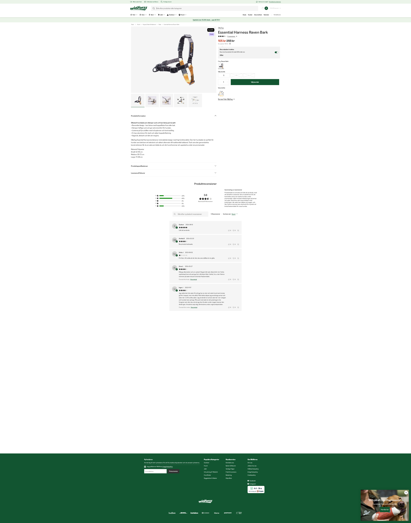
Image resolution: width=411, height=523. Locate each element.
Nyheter (266, 15)
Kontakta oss (277, 15)
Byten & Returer (231, 466)
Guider (250, 15)
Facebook (252, 481)
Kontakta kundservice (275, 2)
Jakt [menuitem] (161, 15)
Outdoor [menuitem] (172, 15)
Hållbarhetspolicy (253, 469)
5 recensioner (231, 36)
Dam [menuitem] (143, 15)
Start (132, 24)
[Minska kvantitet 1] (220, 82)
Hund (138, 24)
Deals (244, 15)
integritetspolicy (167, 466)
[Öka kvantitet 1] (227, 82)
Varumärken (258, 15)
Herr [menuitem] (134, 15)
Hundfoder (207, 475)
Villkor (221, 55)
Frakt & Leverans (231, 472)
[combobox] (235, 214)
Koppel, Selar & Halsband (149, 24)
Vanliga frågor (230, 469)
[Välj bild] (137, 100)
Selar (160, 24)
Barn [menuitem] (152, 15)
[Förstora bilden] (173, 60)
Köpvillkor (229, 478)
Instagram (252, 484)
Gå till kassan (274, 8)
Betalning (229, 475)
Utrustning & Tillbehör (211, 472)
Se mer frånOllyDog (225, 99)
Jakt (205, 469)
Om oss (250, 463)
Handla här (385, 509)
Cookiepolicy (252, 475)
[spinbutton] (224, 82)
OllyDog (221, 28)
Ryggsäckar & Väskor (210, 478)
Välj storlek (255, 82)
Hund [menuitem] (182, 15)
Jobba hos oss (252, 466)
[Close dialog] (406, 492)
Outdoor (206, 463)
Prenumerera (173, 471)
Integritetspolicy (253, 472)
